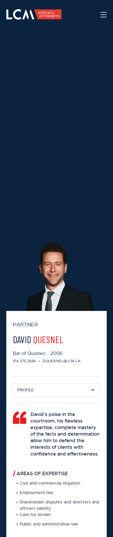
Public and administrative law (49, 524)
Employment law (36, 492)
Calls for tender (35, 514)
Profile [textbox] (25, 389)
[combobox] (56, 390)
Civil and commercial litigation (50, 483)
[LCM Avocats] (33, 14)
